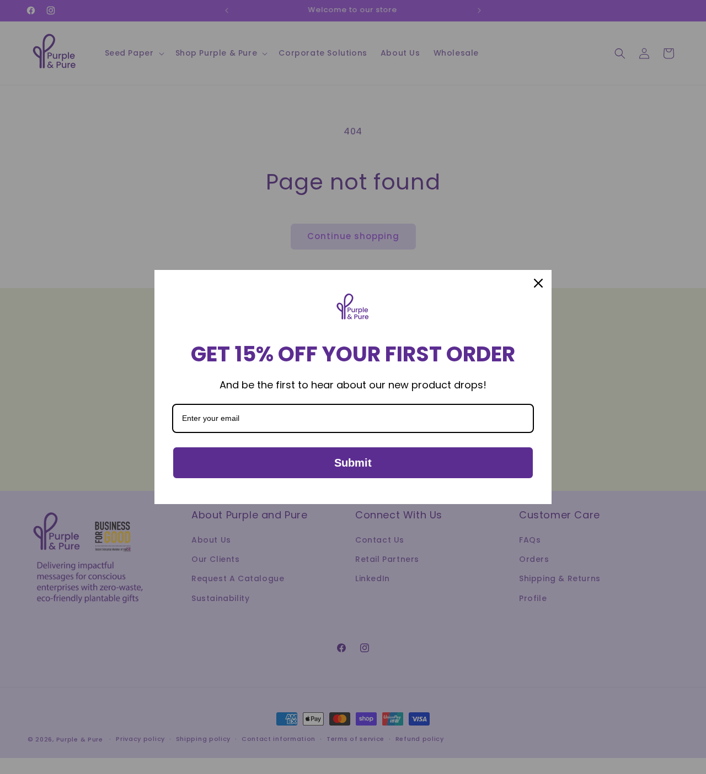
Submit (353, 463)
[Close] (538, 283)
